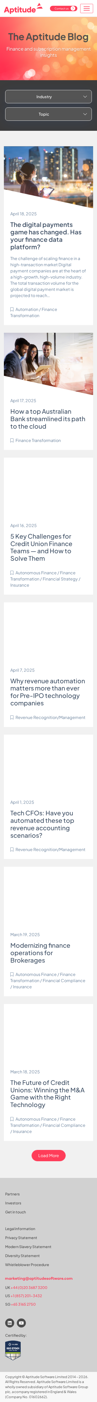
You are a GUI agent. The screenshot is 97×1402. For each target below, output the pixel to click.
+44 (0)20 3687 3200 (29, 1287)
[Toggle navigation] (86, 8)
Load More (48, 1155)
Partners (12, 1194)
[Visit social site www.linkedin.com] (9, 1322)
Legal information (20, 1228)
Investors (13, 1203)
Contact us (62, 8)
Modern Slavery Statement (28, 1246)
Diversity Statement (22, 1255)
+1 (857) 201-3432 (26, 1295)
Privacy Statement (21, 1237)
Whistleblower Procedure (27, 1264)
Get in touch (15, 1212)
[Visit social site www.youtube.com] (21, 1322)
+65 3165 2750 (23, 1304)
